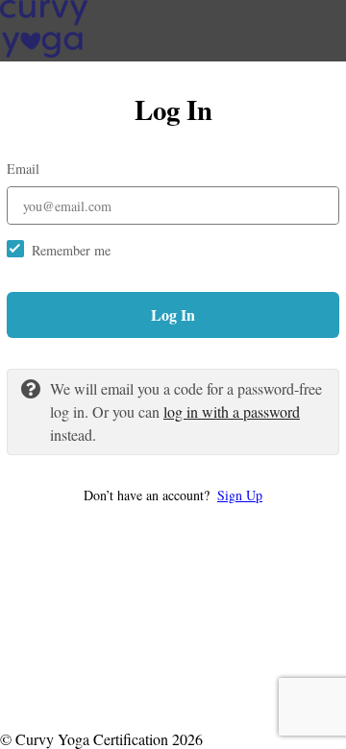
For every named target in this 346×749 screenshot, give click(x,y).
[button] (173, 495)
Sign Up (239, 495)
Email (23, 168)
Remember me (71, 250)
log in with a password (231, 411)
